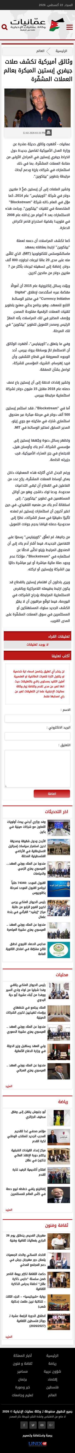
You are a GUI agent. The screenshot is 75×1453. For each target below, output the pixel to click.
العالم (40, 51)
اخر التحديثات (56, 812)
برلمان (22, 1379)
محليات (62, 975)
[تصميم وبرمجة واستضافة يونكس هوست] (37, 1445)
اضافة (52, 794)
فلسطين (52, 1387)
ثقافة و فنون (22, 1363)
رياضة (63, 1102)
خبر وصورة (22, 1387)
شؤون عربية (52, 1371)
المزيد (8, 1086)
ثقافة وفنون (56, 1225)
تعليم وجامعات (22, 1395)
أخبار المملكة (22, 1355)
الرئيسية (61, 51)
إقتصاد (52, 1379)
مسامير (22, 1371)
